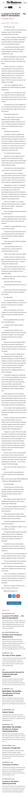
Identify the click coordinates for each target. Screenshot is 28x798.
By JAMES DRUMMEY (6, 709)
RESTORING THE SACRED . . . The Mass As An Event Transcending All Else (13, 729)
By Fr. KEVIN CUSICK (6, 613)
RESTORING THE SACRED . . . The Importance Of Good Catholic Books (13, 693)
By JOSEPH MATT (6, 653)
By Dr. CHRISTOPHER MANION (8, 632)
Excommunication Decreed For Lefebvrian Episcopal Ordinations (13, 674)
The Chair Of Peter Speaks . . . (13, 655)
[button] (20, 7)
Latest (13, 613)
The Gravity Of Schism (10, 765)
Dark (10, 7)
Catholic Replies (8, 712)
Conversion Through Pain (11, 748)
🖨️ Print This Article (14, 603)
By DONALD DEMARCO (7, 745)
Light (6, 7)
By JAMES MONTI (6, 688)
